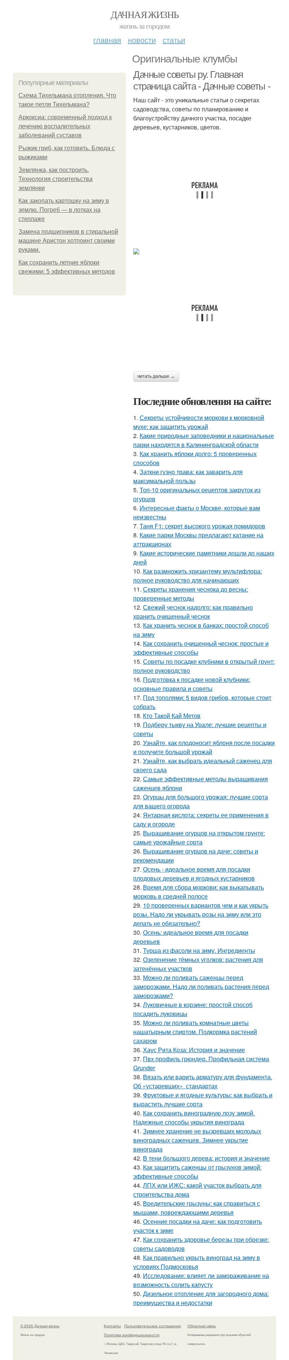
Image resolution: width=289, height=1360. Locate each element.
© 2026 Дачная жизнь (39, 1325)
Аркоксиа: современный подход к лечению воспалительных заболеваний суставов (65, 126)
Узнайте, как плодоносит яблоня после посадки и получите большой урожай (204, 747)
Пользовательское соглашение (152, 1325)
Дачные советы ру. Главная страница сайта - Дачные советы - (201, 80)
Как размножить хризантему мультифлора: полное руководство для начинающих (197, 575)
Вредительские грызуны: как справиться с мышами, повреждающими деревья (196, 1208)
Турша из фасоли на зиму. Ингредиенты (199, 950)
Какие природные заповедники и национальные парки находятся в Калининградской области (203, 440)
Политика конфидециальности (132, 1334)
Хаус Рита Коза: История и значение (194, 1049)
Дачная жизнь (145, 14)
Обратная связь (201, 1325)
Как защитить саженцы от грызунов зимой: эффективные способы (197, 1171)
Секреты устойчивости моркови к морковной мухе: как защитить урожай (198, 422)
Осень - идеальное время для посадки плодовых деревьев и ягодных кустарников (194, 873)
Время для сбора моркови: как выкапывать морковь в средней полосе (198, 892)
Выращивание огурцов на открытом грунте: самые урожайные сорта (199, 837)
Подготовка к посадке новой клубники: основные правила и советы (191, 684)
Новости (142, 39)
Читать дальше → (156, 376)
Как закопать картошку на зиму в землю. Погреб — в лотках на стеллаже (63, 210)
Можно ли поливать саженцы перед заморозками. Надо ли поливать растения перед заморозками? (201, 986)
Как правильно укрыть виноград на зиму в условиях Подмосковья (196, 1262)
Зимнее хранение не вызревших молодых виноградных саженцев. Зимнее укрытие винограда (197, 1140)
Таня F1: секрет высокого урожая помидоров (202, 526)
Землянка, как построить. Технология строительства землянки (55, 179)
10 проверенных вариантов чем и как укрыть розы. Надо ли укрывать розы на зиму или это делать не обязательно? (200, 914)
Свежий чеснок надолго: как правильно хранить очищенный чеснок (193, 612)
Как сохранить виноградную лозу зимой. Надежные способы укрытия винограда (194, 1117)
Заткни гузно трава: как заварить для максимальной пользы (188, 476)
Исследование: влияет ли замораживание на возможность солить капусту (201, 1280)
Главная (107, 39)
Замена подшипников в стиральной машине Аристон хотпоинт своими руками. (68, 240)
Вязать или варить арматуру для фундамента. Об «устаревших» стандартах (202, 1081)
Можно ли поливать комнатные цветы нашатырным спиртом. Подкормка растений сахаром (195, 1031)
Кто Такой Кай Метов (172, 715)
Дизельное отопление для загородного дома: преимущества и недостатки (201, 1298)
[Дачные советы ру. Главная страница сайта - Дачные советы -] (204, 251)
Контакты (112, 1325)
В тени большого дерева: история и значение (206, 1158)
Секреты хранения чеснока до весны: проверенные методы (190, 593)
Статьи (174, 39)
